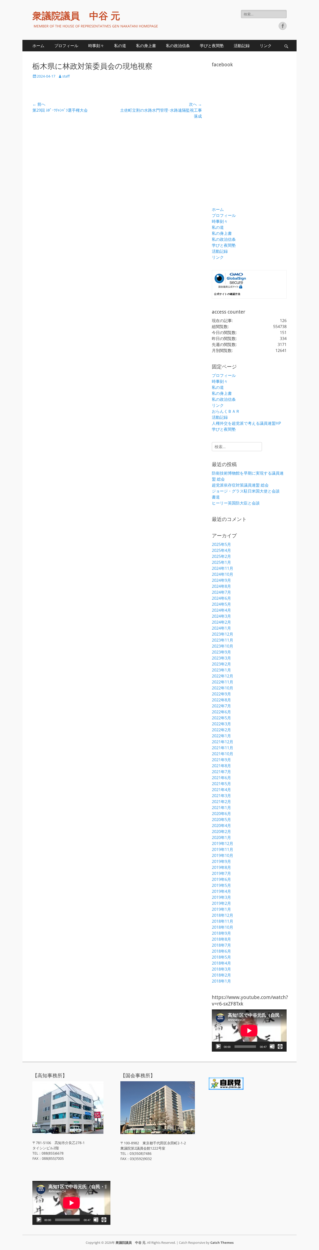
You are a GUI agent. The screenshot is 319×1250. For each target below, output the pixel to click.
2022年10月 (222, 688)
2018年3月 (221, 969)
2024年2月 (221, 622)
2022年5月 (221, 718)
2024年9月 (221, 580)
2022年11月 (222, 682)
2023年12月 (222, 634)
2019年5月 (221, 885)
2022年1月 (221, 736)
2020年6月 (221, 813)
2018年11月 (222, 921)
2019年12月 (222, 843)
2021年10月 (222, 753)
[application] (249, 1030)
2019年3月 (221, 897)
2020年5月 (221, 819)
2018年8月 (221, 939)
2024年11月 (222, 568)
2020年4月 (221, 825)
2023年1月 (221, 670)
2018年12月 (222, 915)
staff (66, 76)
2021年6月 (221, 777)
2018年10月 (222, 927)
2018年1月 (221, 981)
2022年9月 (221, 694)
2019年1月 (221, 909)
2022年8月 (221, 700)
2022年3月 (221, 724)
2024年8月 (221, 586)
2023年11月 (222, 640)
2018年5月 (221, 957)
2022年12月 (222, 676)
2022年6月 (221, 712)
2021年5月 (221, 783)
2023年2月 (221, 664)
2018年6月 (221, 951)
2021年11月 (222, 747)
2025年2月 (221, 556)
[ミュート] (272, 1046)
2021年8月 (221, 765)
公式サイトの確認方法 (227, 294)
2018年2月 (221, 975)
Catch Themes (222, 1242)
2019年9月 (221, 861)
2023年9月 (221, 652)
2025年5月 (221, 544)
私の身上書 (146, 45)
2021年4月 (221, 789)
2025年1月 (221, 562)
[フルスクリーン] (280, 1046)
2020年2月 (221, 831)
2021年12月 (222, 742)
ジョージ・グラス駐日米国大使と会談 (246, 491)
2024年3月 (221, 616)
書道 (216, 497)
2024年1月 (221, 628)
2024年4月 (221, 610)
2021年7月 (221, 771)
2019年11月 (222, 849)
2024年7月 (221, 592)
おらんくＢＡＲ (226, 411)
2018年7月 (221, 945)
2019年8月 (221, 867)
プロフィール (66, 45)
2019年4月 (221, 891)
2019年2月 (221, 903)
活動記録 (242, 45)
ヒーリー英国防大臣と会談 (236, 503)
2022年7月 (221, 706)
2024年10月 (222, 574)
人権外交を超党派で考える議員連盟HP (246, 423)
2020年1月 (221, 837)
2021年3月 (221, 795)
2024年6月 (221, 598)
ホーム (38, 45)
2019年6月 (221, 879)
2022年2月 (221, 730)
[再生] (218, 1046)
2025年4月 (221, 550)
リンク (266, 45)
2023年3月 (221, 658)
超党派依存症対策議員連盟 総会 (240, 485)
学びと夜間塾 (212, 45)
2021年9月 (221, 759)
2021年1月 (221, 807)
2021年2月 (221, 801)
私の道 (120, 45)
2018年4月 (221, 963)
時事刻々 (96, 45)
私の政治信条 (178, 45)
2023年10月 (222, 646)
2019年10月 (222, 855)
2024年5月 (221, 604)
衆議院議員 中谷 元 (76, 15)
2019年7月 (221, 873)
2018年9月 (221, 933)
